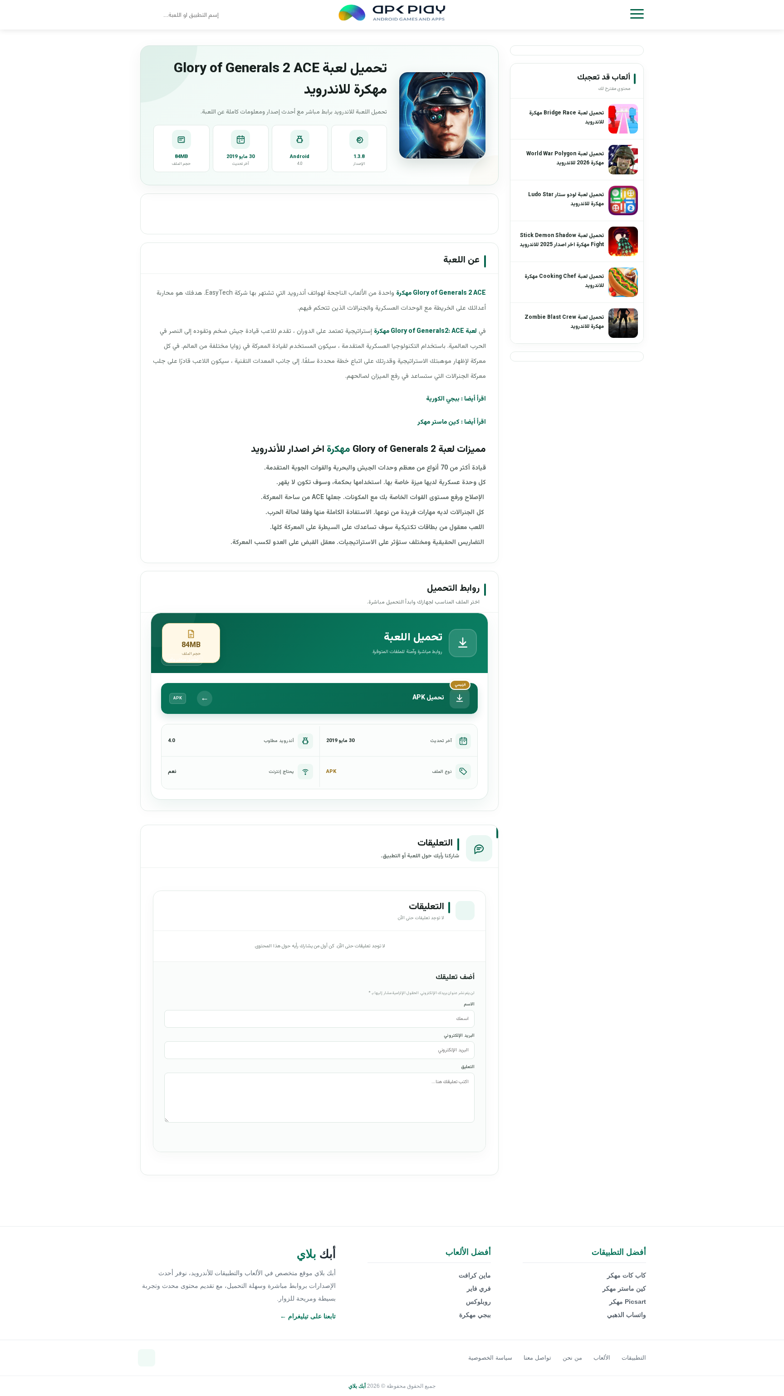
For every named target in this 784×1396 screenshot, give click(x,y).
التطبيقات (634, 1357)
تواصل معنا (537, 1357)
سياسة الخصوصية (490, 1357)
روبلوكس (478, 1301)
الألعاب (601, 1357)
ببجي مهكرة (475, 1314)
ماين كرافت (475, 1275)
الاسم (469, 1004)
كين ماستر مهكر (438, 422)
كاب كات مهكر (626, 1275)
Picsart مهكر (627, 1301)
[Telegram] (146, 1357)
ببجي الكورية (443, 399)
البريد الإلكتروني (459, 1035)
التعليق (468, 1067)
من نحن (572, 1357)
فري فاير (479, 1288)
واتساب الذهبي (626, 1314)
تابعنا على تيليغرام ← (308, 1316)
